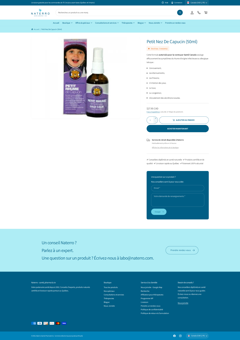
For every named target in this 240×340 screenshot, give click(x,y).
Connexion (178, 2)
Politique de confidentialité (152, 309)
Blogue (141, 22)
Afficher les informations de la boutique (165, 147)
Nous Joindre (154, 22)
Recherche (145, 291)
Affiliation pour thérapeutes (152, 294)
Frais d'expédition (153, 112)
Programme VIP (147, 298)
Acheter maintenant (177, 128)
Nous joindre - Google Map (151, 287)
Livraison (144, 302)
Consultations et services (105, 22)
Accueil (36, 29)
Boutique (66, 22)
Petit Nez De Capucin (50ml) (51, 29)
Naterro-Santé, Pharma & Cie (45, 336)
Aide (166, 2)
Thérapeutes (127, 22)
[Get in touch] (199, 12)
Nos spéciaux (109, 291)
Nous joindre (183, 303)
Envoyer (158, 212)
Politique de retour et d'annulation (155, 313)
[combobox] (119, 12)
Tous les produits (111, 287)
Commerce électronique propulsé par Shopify (69, 336)
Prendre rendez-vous (180, 250)
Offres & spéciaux (82, 22)
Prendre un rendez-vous (150, 306)
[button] (205, 12)
